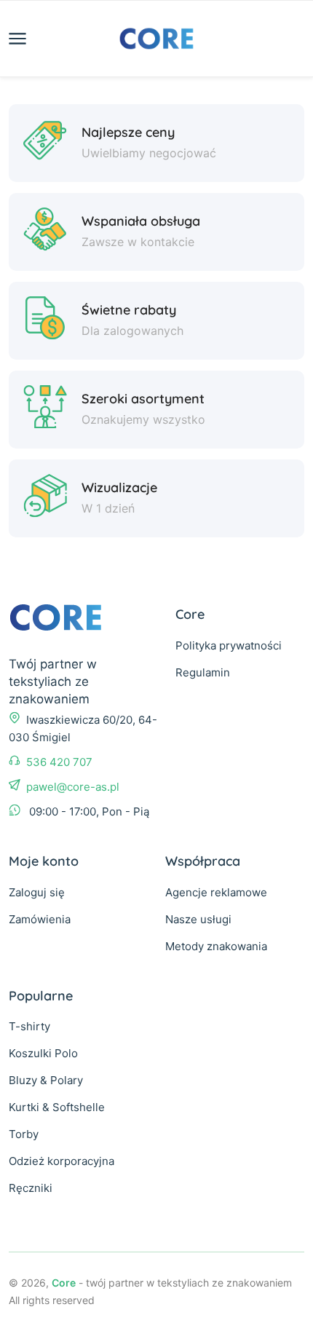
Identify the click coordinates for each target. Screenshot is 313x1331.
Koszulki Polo (43, 1053)
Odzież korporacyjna (61, 1161)
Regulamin (202, 672)
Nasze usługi (198, 919)
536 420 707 (59, 762)
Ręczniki (30, 1188)
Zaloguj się (37, 892)
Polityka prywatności (228, 645)
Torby (24, 1134)
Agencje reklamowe (216, 892)
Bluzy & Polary (46, 1080)
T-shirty (29, 1026)
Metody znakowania (216, 946)
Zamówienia (40, 919)
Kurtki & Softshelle (57, 1107)
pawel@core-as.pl (72, 787)
